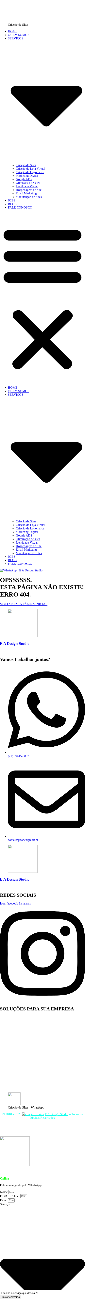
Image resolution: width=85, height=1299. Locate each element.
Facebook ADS (9, 1045)
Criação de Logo (10, 1062)
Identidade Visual (27, 186)
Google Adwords (11, 1077)
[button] (42, 297)
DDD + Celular (10, 1196)
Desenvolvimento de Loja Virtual (21, 1020)
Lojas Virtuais (56, 1131)
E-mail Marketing (11, 1035)
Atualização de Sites (12, 1027)
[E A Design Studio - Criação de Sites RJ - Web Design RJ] (33, 1114)
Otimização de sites (28, 182)
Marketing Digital (27, 175)
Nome (4, 1192)
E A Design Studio (14, 643)
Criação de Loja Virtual (30, 168)
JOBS (11, 200)
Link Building (9, 1080)
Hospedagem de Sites (32, 1131)
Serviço (4, 1204)
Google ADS (24, 179)
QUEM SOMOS (18, 34)
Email (4, 1200)
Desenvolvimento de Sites (16, 1024)
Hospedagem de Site (29, 189)
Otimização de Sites (12, 1087)
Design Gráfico (9, 1059)
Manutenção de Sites (29, 197)
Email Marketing (26, 193)
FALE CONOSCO (20, 207)
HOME (12, 31)
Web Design (7, 1042)
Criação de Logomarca (30, 172)
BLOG (12, 204)
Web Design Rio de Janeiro (17, 1073)
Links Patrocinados (12, 1069)
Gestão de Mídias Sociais (15, 1066)
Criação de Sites (26, 165)
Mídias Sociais (67, 1128)
